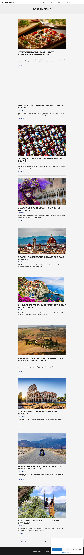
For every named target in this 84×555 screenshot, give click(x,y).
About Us (43, 2)
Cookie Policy (64, 552)
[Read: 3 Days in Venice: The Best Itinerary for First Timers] (42, 191)
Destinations (67, 2)
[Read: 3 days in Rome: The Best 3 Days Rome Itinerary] (42, 393)
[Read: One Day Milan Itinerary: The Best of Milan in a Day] (42, 87)
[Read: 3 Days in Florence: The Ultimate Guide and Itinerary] (42, 241)
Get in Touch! (51, 2)
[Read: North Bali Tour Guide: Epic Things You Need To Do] (42, 502)
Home (37, 2)
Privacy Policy (69, 552)
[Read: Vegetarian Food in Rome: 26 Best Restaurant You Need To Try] (42, 34)
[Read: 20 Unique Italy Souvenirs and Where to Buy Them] (42, 140)
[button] (81, 540)
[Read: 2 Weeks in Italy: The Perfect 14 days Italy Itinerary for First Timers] (42, 340)
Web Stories (59, 2)
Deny (67, 549)
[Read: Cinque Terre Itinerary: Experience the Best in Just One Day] (41, 289)
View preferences (77, 549)
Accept (57, 549)
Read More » (21, 65)
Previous (23, 541)
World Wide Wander (9, 2)
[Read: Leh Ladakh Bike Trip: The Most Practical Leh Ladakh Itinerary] (42, 448)
